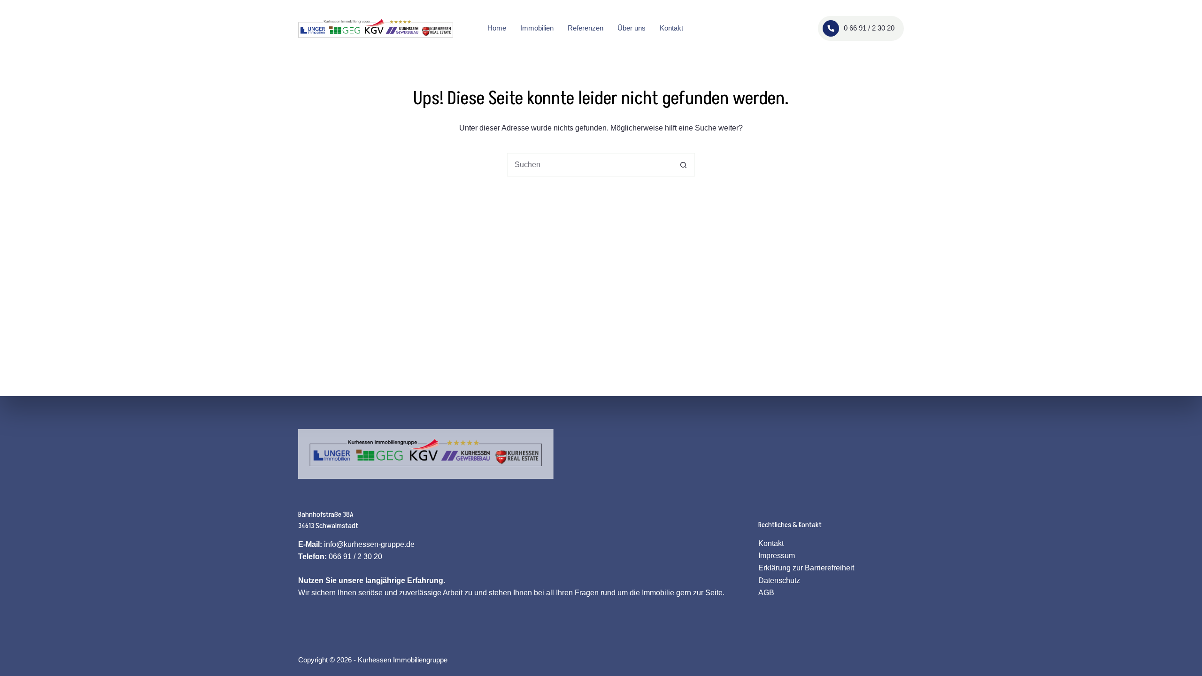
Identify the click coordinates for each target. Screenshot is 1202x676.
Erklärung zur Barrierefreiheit (806, 568)
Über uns (631, 28)
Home (496, 28)
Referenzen (585, 28)
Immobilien (537, 28)
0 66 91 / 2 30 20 (869, 28)
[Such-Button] (683, 165)
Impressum (776, 556)
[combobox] (590, 165)
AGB (766, 593)
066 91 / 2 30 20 (355, 557)
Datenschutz (779, 580)
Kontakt (671, 28)
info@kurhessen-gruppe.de (369, 544)
